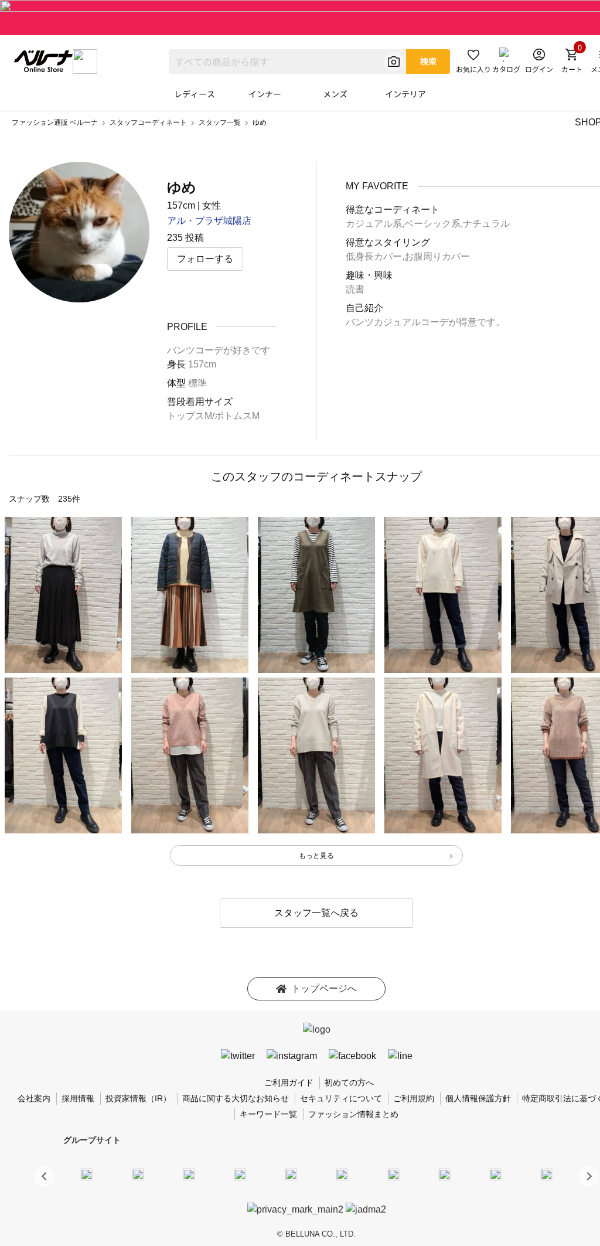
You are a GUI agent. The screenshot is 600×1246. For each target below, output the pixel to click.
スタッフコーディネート (148, 122)
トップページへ (324, 988)
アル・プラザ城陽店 (209, 221)
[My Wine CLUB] (393, 1174)
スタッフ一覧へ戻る (316, 913)
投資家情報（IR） (138, 1098)
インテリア (405, 94)
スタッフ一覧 (220, 122)
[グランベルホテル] (291, 1174)
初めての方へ (349, 1082)
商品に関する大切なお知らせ (235, 1098)
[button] (588, 1176)
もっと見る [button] (316, 856)
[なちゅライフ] (496, 1174)
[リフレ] (547, 1174)
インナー (264, 94)
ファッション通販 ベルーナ (55, 122)
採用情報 (78, 1098)
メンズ (335, 94)
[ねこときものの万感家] (189, 1174)
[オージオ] (444, 1174)
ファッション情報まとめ (353, 1114)
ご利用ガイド (288, 1082)
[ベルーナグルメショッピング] (342, 1174)
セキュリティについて (341, 1098)
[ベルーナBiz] (138, 1174)
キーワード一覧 (268, 1114)
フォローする (205, 259)
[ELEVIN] (240, 1174)
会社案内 (34, 1098)
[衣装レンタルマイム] (87, 1174)
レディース (194, 94)
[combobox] (287, 61)
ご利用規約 (413, 1098)
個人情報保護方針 (478, 1098)
